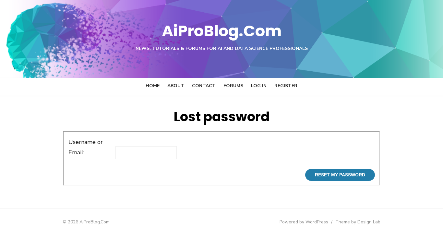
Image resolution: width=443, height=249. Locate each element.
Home (153, 86)
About (175, 86)
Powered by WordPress (304, 222)
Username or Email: (85, 147)
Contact (204, 86)
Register (285, 86)
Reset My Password (340, 174)
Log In (259, 86)
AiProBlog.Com (221, 31)
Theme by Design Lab (357, 222)
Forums (233, 86)
